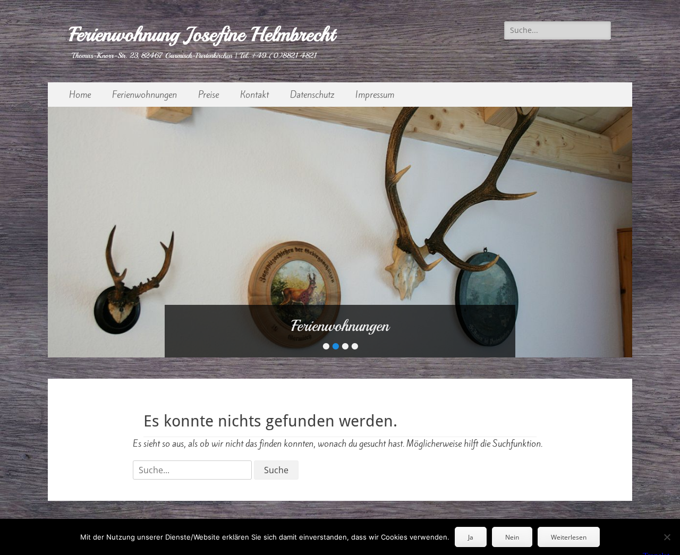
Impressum (374, 94)
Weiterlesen (568, 537)
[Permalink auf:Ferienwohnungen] (340, 232)
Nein (512, 537)
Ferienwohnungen (144, 94)
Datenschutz (312, 94)
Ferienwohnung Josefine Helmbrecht (202, 34)
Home (80, 94)
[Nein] (666, 537)
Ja (470, 537)
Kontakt (254, 94)
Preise (208, 94)
